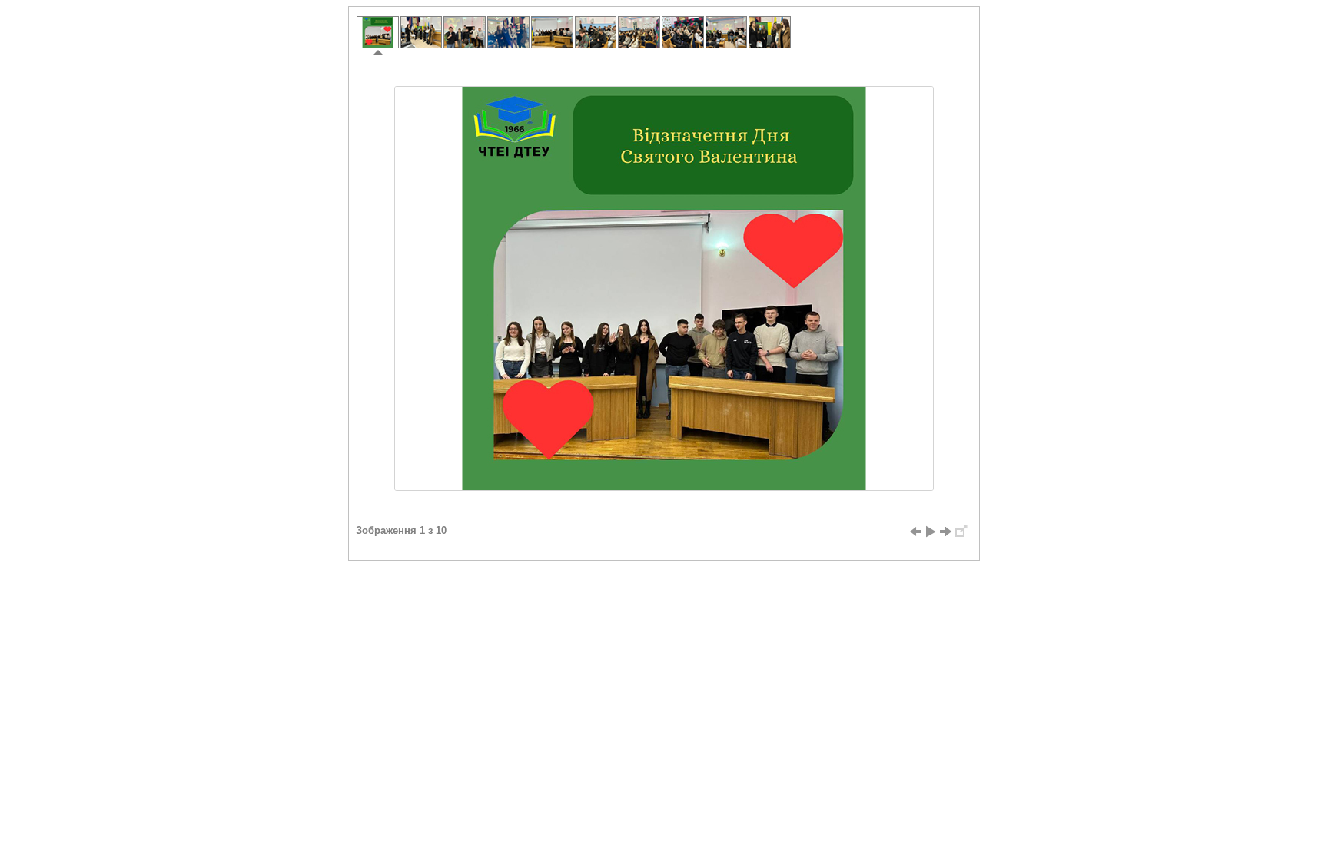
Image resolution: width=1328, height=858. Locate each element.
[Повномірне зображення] (961, 531)
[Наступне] (946, 531)
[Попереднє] (915, 531)
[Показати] (930, 531)
